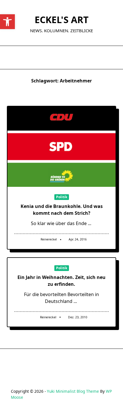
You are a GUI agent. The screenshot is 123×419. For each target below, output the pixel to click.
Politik (61, 197)
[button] (7, 21)
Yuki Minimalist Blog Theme (73, 391)
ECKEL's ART (62, 19)
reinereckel (49, 239)
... (89, 223)
